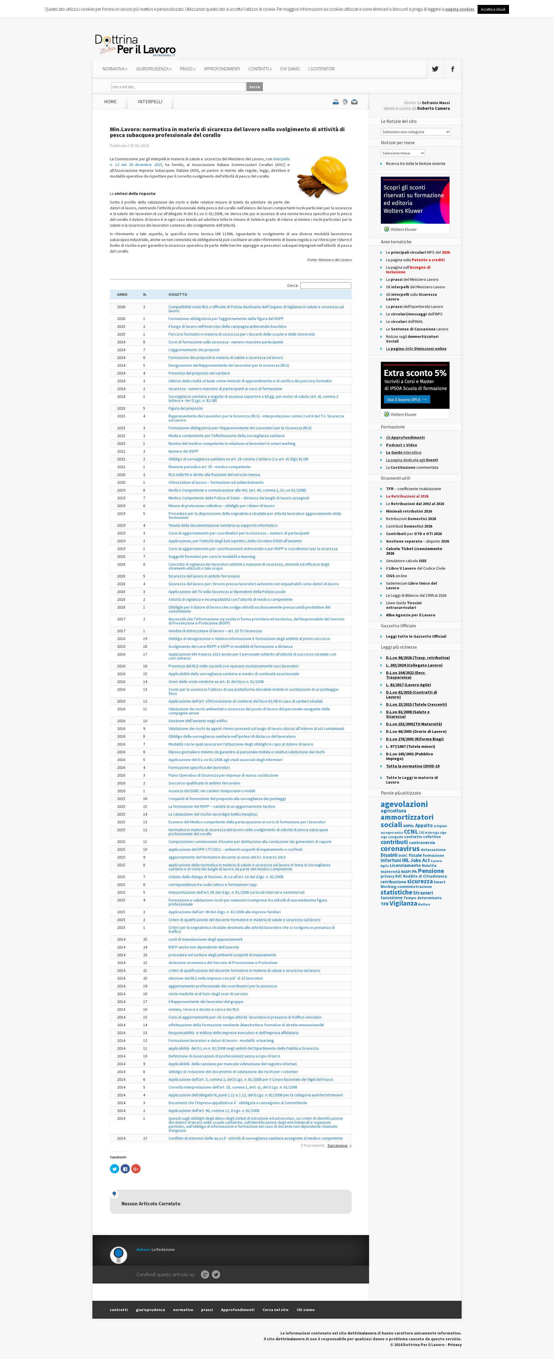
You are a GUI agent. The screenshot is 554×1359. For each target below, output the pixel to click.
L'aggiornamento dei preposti (194, 349)
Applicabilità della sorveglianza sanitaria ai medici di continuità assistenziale (234, 673)
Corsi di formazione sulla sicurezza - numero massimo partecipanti (226, 342)
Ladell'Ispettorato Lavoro (414, 306)
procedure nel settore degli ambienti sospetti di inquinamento (222, 954)
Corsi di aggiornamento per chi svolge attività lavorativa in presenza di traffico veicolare (245, 1017)
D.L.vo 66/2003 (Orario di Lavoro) (416, 731)
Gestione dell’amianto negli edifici (198, 720)
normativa (115, 68)
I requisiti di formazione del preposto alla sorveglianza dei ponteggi (227, 798)
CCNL (411, 831)
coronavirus (400, 848)
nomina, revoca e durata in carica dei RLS (204, 1009)
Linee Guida (404, 605)
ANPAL (408, 825)
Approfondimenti (237, 1309)
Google (205, 1274)
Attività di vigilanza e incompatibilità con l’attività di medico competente (231, 599)
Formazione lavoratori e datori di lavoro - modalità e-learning (221, 1040)
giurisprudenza (153, 68)
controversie (422, 842)
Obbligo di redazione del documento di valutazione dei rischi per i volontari (233, 1071)
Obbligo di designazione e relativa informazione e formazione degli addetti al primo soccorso (249, 638)
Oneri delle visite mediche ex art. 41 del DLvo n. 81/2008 (216, 681)
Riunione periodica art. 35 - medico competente (209, 466)
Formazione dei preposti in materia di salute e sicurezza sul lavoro (226, 357)
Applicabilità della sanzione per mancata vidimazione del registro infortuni (233, 1063)
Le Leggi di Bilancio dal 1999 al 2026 (416, 595)
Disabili (389, 855)
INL (405, 860)
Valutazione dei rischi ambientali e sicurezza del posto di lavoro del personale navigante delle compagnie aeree (249, 711)
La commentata (412, 467)
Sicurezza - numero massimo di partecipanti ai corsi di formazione (225, 388)
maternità (390, 871)
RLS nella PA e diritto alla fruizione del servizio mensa (214, 474)
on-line (396, 575)
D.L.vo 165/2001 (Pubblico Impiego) (409, 756)
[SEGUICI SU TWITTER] (435, 69)
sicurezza (420, 881)
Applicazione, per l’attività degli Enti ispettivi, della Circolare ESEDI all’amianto (235, 540)
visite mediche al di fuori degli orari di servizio (208, 993)
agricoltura (393, 810)
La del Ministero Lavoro (412, 279)
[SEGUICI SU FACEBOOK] (452, 69)
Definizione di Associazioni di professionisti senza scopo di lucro (224, 1056)
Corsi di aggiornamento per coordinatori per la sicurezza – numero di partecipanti (239, 533)
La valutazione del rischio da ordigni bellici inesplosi (213, 814)
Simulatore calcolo (406, 560)
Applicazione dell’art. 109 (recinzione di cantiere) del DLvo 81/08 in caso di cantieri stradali (246, 701)
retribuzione (393, 881)
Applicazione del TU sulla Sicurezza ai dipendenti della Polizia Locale (227, 591)
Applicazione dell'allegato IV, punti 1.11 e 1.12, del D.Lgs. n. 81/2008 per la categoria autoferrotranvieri (256, 1095)
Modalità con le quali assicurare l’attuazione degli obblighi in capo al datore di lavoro (241, 744)
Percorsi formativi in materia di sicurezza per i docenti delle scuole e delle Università (242, 334)
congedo (395, 837)
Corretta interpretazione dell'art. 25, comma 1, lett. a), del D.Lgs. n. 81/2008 (233, 1087)
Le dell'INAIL (404, 321)
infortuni (391, 860)
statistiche (396, 892)
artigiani (440, 826)
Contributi (409, 526)
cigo (443, 833)
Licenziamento (405, 865)
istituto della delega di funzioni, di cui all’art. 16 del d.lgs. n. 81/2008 (226, 876)
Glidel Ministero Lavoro (415, 286)
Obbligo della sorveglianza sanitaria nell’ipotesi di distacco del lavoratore (232, 736)
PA (414, 871)
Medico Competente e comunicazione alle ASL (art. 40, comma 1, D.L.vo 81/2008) (237, 490)
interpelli (150, 101)
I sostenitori (321, 68)
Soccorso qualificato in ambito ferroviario (204, 783)
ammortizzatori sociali (407, 820)
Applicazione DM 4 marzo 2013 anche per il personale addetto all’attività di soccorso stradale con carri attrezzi (252, 656)
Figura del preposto (186, 408)
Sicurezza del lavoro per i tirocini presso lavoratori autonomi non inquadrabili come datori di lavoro (254, 583)
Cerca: (292, 285)
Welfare (424, 904)
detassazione (433, 849)
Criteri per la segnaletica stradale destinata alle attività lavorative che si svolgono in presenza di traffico (252, 929)
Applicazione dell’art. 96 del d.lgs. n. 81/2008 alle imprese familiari (225, 911)
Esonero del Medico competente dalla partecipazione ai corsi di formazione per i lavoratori (247, 822)
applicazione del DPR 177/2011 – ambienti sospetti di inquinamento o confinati (236, 849)
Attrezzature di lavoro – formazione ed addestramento (216, 482)
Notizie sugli (412, 339)
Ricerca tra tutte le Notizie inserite (416, 163)
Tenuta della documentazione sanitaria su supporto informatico (223, 525)
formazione (433, 855)
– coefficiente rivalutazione (413, 488)
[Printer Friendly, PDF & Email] (345, 101)
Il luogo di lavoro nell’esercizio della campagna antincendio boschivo (228, 326)
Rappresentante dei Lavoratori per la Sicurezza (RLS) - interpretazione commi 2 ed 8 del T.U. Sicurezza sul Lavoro (256, 418)
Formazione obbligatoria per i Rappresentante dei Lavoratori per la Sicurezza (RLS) (240, 427)
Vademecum (411, 585)
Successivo (337, 1145)
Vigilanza (403, 903)
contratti (260, 68)
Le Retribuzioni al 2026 (407, 496)
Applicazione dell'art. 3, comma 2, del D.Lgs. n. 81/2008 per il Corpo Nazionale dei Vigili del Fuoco (251, 1079)
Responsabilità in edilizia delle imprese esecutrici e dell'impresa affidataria (233, 1032)
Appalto (424, 825)
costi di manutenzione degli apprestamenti (206, 939)
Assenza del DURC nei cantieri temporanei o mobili (212, 790)
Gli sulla (411, 297)
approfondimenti (222, 68)
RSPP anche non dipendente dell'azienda (204, 947)
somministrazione (414, 886)
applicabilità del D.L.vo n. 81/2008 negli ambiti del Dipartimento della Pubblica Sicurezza (244, 1048)
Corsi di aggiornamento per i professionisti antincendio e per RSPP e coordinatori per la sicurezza (253, 548)
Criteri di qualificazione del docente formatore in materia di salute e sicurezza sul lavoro (245, 919)
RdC (398, 876)
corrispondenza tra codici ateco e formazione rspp (213, 884)
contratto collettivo (422, 836)
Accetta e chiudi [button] (493, 9)
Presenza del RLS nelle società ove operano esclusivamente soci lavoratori (234, 666)
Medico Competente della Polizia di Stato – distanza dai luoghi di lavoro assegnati (239, 497)
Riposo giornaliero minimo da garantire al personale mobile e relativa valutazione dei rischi (247, 751)
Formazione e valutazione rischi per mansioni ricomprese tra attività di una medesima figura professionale (248, 902)
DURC (403, 855)
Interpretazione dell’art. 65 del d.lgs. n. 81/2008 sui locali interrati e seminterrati (237, 892)
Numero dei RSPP (184, 451)
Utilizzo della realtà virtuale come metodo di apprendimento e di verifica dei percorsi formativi (250, 380)
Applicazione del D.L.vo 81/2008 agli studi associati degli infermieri (225, 759)
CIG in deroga (429, 833)
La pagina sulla (415, 259)
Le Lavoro (417, 329)
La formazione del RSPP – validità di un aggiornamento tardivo (222, 806)
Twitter (216, 1274)
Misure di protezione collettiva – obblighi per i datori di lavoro (222, 505)
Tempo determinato (422, 897)
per (414, 533)
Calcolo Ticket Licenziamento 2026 (414, 551)
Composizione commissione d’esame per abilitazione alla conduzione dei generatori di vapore (250, 841)
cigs (384, 837)
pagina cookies (460, 9)
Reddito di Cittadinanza (425, 876)
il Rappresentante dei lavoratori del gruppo (206, 1001)
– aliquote (417, 541)
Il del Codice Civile (416, 568)
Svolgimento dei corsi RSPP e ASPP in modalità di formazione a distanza (231, 646)
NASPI (406, 871)
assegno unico (392, 833)
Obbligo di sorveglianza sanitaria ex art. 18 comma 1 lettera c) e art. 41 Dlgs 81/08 (238, 459)
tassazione (392, 897)
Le (415, 503)
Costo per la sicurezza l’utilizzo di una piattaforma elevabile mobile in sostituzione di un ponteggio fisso (253, 691)
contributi (394, 842)
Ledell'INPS (414, 314)
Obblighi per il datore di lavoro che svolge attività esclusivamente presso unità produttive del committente (249, 609)
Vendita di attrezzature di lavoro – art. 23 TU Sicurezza (215, 630)
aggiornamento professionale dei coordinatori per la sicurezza (223, 986)
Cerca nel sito (276, 1309)
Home (110, 101)
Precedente (314, 1145)
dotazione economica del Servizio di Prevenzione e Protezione (223, 962)
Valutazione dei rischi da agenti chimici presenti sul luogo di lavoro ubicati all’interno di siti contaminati (256, 728)
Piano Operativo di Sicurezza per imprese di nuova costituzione (223, 775)
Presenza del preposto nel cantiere (199, 373)
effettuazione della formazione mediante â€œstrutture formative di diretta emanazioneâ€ (246, 1024)
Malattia (429, 865)
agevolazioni (404, 804)
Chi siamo (290, 68)
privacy (387, 876)
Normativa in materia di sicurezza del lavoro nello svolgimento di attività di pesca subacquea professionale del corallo (248, 831)
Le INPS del (418, 252)
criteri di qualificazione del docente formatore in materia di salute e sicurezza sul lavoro (244, 970)
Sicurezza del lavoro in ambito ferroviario (204, 576)
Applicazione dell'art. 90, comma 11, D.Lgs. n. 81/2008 (214, 1110)
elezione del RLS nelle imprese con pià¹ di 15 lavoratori (216, 978)
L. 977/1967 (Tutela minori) (410, 746)
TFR (385, 904)
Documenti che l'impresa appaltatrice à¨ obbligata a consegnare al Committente (238, 1102)
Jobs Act (420, 860)
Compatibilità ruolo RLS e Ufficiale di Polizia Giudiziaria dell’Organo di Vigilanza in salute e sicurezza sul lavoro (256, 308)
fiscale (415, 855)
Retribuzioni (411, 518)
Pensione (431, 871)
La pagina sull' (408, 269)
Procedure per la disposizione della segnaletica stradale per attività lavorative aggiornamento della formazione (255, 515)
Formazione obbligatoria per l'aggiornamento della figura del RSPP (226, 318)
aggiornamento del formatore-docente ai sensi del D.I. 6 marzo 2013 (227, 857)
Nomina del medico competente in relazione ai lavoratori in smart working (232, 443)
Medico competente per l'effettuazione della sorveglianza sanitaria (227, 435)
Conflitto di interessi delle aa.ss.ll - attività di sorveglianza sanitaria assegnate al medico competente (256, 1138)
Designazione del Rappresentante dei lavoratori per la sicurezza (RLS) (229, 365)
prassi (187, 68)
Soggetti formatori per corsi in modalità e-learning (212, 556)
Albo (410, 615)
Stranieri (423, 893)
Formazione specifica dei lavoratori (199, 767)
